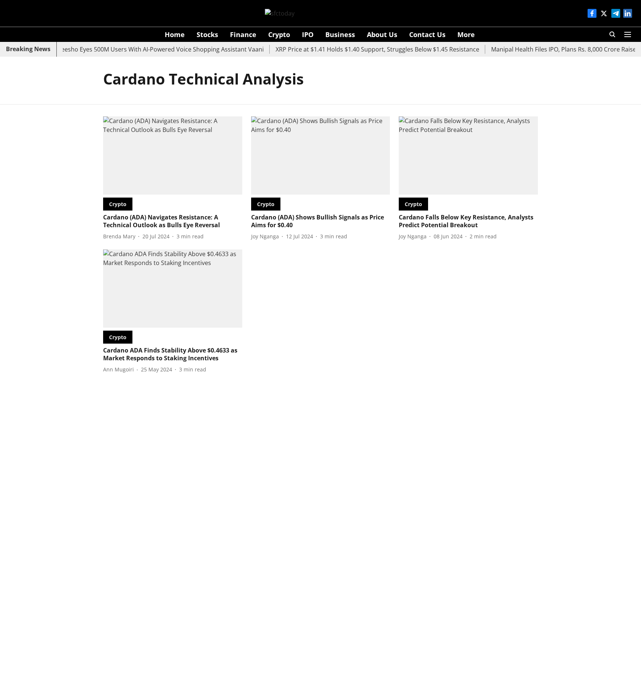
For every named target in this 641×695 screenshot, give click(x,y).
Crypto (279, 34)
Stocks (207, 34)
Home (175, 34)
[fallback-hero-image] (172, 155)
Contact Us (427, 34)
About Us (382, 34)
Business (340, 34)
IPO (307, 34)
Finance (243, 34)
